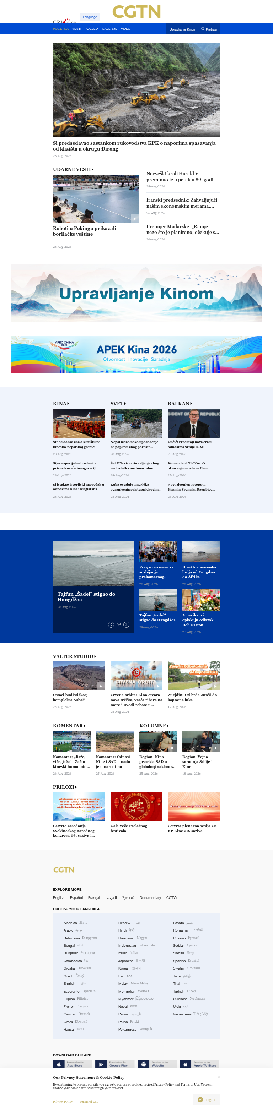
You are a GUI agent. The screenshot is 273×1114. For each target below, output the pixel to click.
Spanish (186, 961)
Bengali (73, 945)
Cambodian (76, 961)
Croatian (77, 968)
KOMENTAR (68, 725)
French (76, 1006)
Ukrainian (189, 998)
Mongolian (133, 991)
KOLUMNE (152, 725)
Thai (180, 983)
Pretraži (211, 29)
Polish (128, 1022)
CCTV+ (172, 897)
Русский (128, 897)
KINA (59, 403)
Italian (129, 953)
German (77, 1014)
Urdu (180, 1006)
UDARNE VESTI (72, 169)
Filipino (76, 998)
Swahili (186, 968)
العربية (112, 897)
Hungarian (132, 938)
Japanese (131, 961)
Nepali (127, 1006)
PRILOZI (63, 787)
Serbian (185, 945)
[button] (100, 132)
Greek (75, 1022)
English (59, 897)
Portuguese (135, 1029)
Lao (125, 976)
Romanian (188, 930)
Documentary (150, 897)
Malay (134, 983)
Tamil (182, 976)
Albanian (75, 923)
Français (94, 897)
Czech (74, 976)
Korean (129, 968)
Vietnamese (190, 1014)
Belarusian (80, 938)
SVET (117, 403)
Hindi (126, 930)
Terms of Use (88, 1101)
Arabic (74, 930)
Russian (186, 938)
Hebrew (129, 923)
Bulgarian (79, 953)
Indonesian (136, 945)
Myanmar (136, 998)
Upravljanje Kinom (183, 29)
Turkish (184, 991)
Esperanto (80, 991)
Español (76, 897)
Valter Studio (73, 656)
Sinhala (183, 953)
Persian (129, 1014)
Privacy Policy (63, 1101)
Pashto (183, 923)
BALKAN (178, 403)
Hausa (74, 1029)
